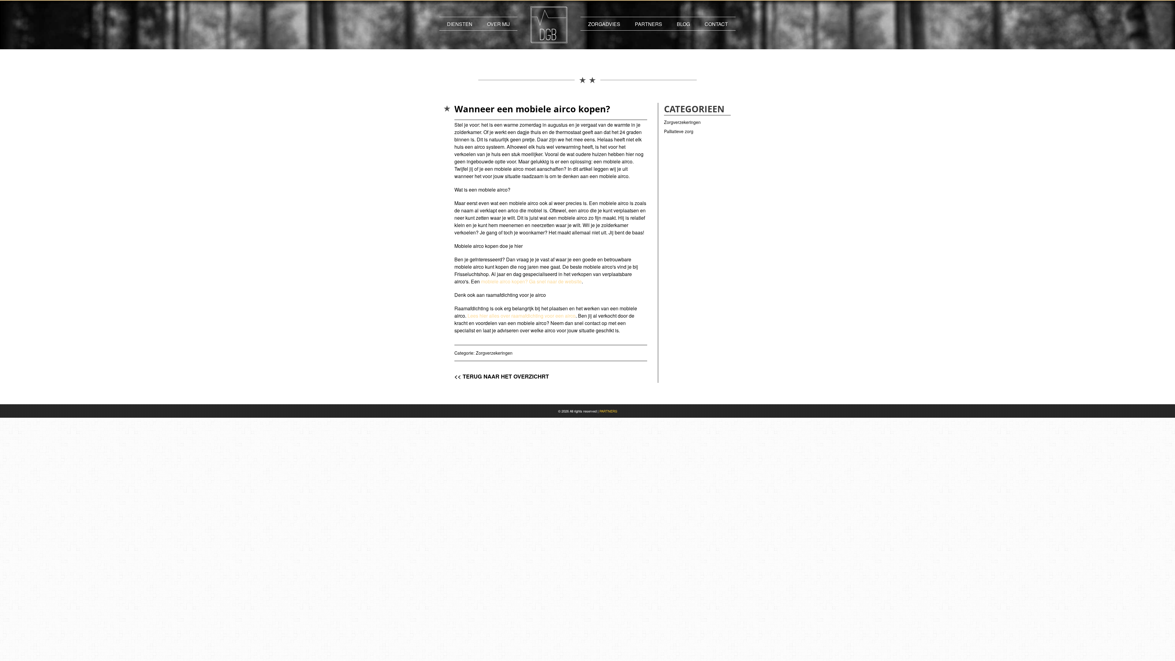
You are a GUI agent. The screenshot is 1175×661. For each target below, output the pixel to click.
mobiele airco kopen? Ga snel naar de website (531, 281)
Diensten (459, 24)
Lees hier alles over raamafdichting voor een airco (522, 315)
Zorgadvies (604, 24)
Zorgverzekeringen (494, 353)
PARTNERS (608, 411)
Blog (683, 24)
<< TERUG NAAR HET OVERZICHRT (501, 376)
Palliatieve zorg (678, 131)
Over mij (498, 24)
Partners (648, 24)
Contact (716, 24)
